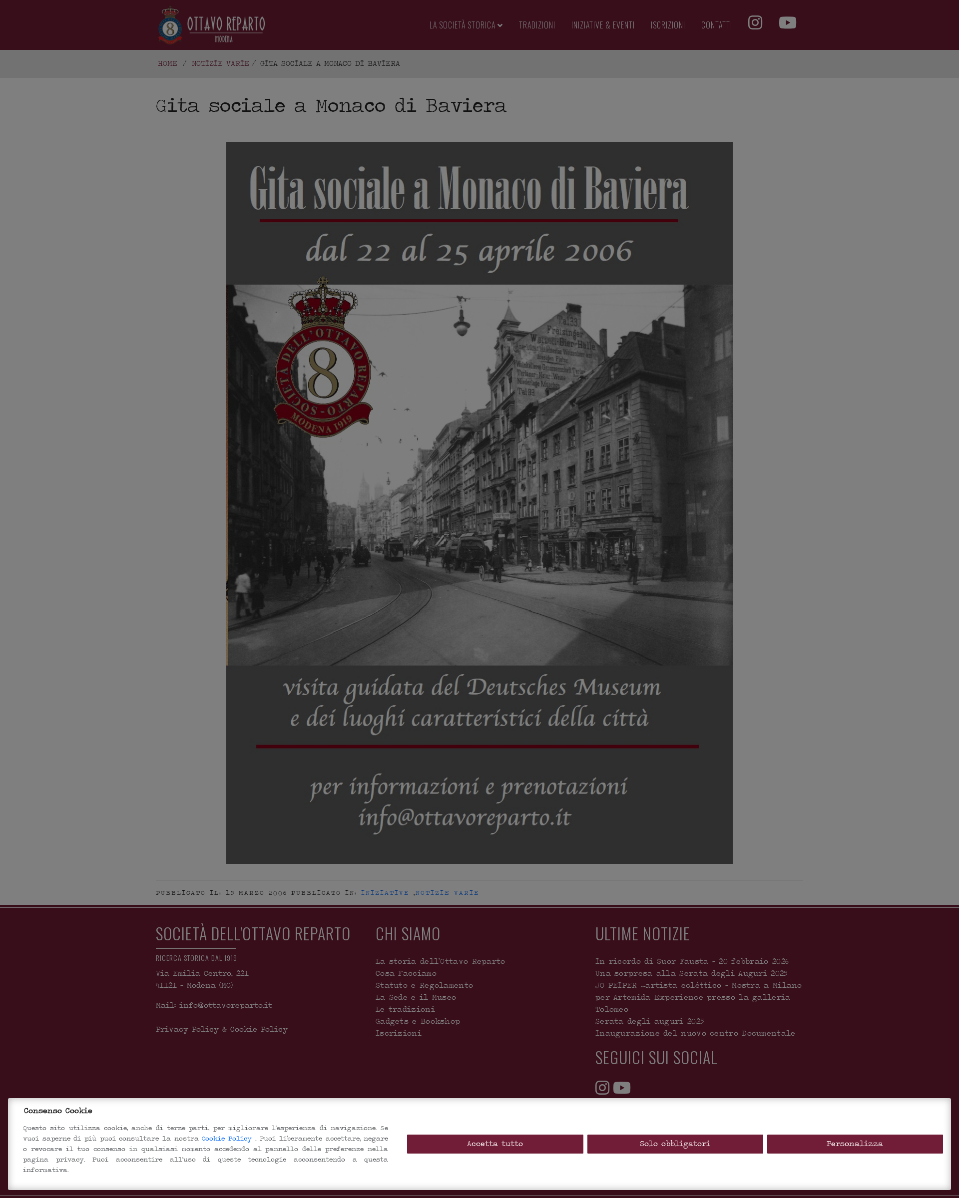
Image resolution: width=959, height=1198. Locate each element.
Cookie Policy (228, 1138)
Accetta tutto (495, 1144)
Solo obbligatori (675, 1144)
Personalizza (855, 1144)
